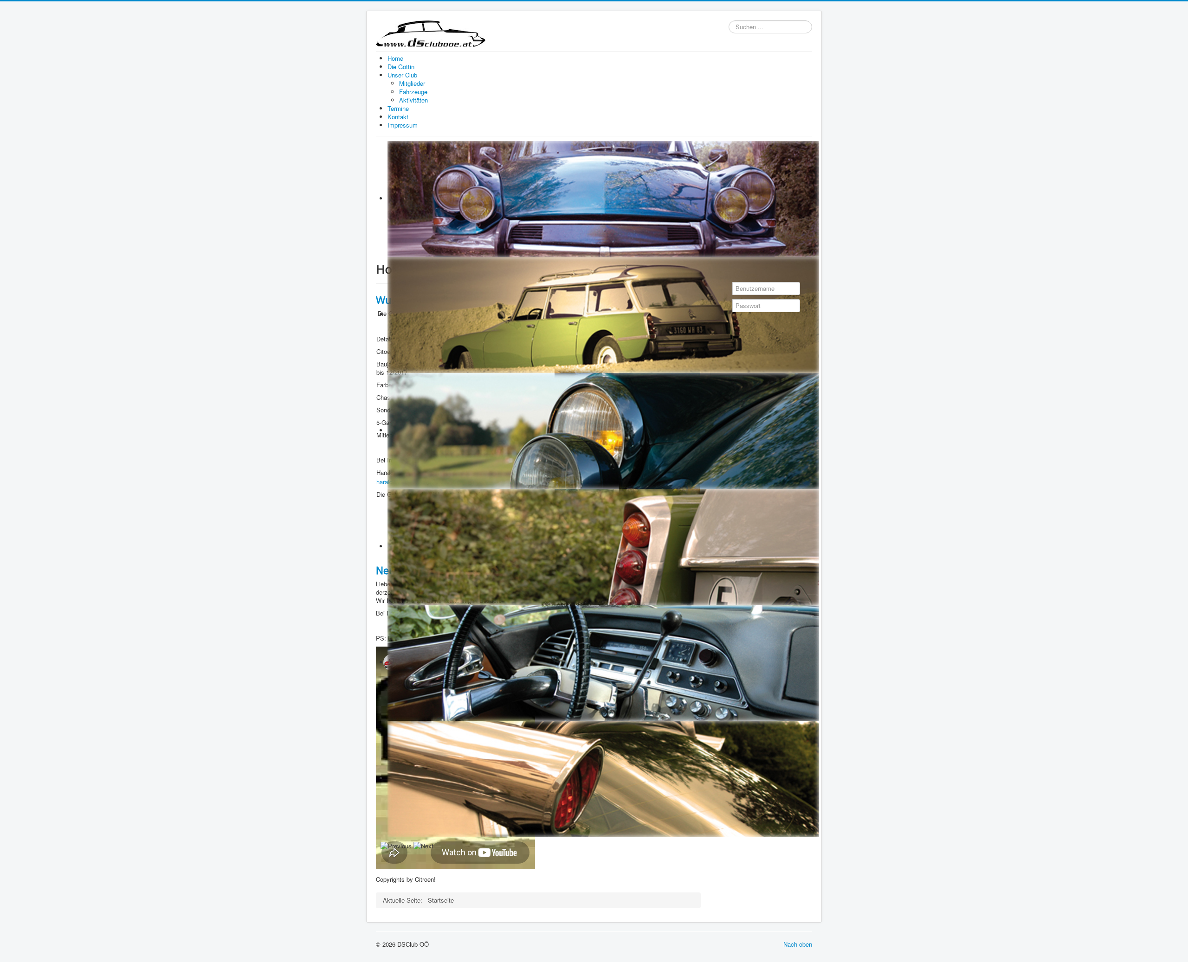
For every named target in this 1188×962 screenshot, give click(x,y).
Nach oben (797, 944)
